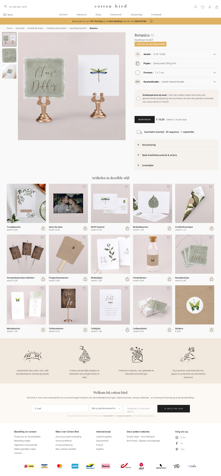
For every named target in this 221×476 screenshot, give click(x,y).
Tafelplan (96, 328)
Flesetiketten (139, 278)
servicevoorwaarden (124, 416)
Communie (115, 14)
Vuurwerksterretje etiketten (20, 278)
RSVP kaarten (98, 227)
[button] (151, 21)
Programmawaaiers (58, 278)
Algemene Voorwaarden (26, 445)
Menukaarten (13, 328)
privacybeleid (108, 416)
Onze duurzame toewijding (68, 436)
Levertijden (147, 165)
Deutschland (102, 441)
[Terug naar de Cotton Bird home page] (110, 10)
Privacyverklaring (64, 445)
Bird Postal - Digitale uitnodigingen (143, 441)
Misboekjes (96, 278)
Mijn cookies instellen (66, 449)
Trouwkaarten (14, 227)
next (19, 88)
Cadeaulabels (140, 328)
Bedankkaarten (140, 227)
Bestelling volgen (22, 441)
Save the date (56, 227)
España (100, 449)
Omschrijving (149, 145)
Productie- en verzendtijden (27, 436)
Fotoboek (156, 14)
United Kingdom (104, 436)
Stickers (179, 328)
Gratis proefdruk (64, 441)
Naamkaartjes (182, 278)
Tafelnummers (56, 328)
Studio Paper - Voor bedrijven (141, 436)
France (99, 445)
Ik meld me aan (173, 408)
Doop (98, 14)
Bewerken (144, 119)
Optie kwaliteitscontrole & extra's (159, 155)
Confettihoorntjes (184, 227)
